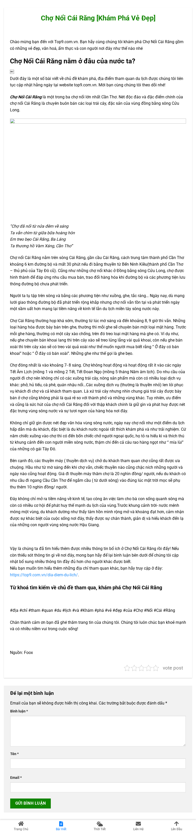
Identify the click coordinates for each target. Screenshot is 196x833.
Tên (14, 754)
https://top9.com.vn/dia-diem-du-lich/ (44, 574)
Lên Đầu (176, 829)
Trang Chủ (21, 829)
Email (16, 778)
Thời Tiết (100, 829)
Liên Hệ (138, 829)
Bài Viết (61, 829)
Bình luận (19, 711)
